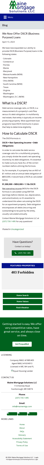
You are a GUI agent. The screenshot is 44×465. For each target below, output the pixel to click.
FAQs (22, 431)
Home (22, 424)
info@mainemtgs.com (22, 406)
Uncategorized (17, 229)
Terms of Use (22, 445)
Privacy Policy (22, 442)
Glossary (22, 435)
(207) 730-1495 (9, 221)
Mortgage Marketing (12, 459)
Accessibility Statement (22, 438)
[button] (23, 253)
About (22, 428)
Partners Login (33, 459)
